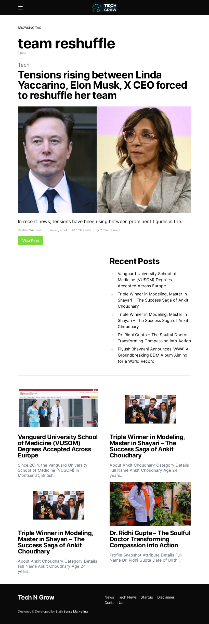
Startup (147, 597)
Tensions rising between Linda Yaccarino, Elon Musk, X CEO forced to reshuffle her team (102, 85)
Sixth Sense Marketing (72, 611)
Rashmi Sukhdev (30, 230)
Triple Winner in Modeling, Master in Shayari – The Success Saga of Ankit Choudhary (153, 300)
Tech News (127, 597)
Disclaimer (165, 597)
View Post (30, 240)
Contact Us (113, 602)
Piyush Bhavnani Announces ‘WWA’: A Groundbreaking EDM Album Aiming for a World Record (153, 355)
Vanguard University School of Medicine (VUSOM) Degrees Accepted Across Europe (147, 279)
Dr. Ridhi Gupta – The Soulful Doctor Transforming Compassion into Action (154, 337)
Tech (24, 65)
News (109, 597)
